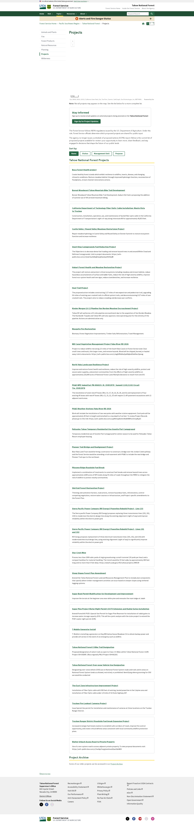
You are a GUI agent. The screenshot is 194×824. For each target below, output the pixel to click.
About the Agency (148, 8)
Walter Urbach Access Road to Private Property (93, 741)
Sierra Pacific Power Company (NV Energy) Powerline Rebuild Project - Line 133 (107, 508)
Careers (71, 801)
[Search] (151, 14)
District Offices (45, 796)
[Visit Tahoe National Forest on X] (41, 804)
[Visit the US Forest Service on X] (127, 819)
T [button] (148, 23)
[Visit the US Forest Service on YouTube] (140, 819)
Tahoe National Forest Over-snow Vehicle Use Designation (98, 665)
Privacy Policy (102, 790)
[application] (111, 69)
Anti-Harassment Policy (77, 798)
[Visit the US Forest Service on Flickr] (146, 819)
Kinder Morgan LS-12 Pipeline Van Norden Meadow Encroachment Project (105, 308)
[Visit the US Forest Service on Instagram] (152, 819)
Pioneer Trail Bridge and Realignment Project (92, 447)
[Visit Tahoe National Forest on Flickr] (52, 804)
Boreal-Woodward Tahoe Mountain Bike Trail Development (98, 190)
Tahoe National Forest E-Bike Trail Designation (93, 647)
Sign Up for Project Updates (86, 121)
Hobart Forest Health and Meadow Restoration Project (97, 267)
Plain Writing (102, 794)
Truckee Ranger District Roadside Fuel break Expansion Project (100, 721)
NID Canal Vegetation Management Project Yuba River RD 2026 (100, 344)
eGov (129, 792)
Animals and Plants (48, 32)
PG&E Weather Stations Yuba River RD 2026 (91, 408)
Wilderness (45, 58)
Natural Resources (48, 45)
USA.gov (100, 783)
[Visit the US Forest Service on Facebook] (134, 819)
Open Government (134, 800)
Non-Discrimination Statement (139, 796)
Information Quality (135, 803)
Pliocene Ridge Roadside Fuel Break (88, 467)
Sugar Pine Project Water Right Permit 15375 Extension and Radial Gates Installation (110, 609)
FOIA (99, 801)
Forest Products (47, 41)
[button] (143, 23)
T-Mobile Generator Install (84, 629)
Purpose (119, 153)
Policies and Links (134, 789)
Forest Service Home (113, 8)
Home (42, 14)
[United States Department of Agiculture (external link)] (43, 7)
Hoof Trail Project (80, 288)
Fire (42, 36)
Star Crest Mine (79, 552)
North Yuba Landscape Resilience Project (90, 364)
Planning (44, 49)
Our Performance (75, 794)
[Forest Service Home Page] (49, 7)
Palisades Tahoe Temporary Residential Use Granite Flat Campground (103, 429)
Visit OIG (71, 790)
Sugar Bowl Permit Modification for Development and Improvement (102, 593)
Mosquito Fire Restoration (84, 329)
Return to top (45, 773)
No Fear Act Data (104, 798)
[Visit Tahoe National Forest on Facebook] (46, 804)
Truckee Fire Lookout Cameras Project (89, 703)
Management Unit (102, 153)
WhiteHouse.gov (103, 787)
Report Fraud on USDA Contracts (140, 783)
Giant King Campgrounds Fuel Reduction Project (94, 247)
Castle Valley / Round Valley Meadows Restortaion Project (98, 229)
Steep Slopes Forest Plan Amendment (89, 573)
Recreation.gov (74, 783)
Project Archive (116, 764)
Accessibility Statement (77, 787)
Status (85, 153)
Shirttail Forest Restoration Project (88, 488)
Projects (45, 54)
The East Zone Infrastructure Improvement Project (95, 685)
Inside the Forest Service (131, 8)
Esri (153, 99)
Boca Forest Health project (84, 169)
